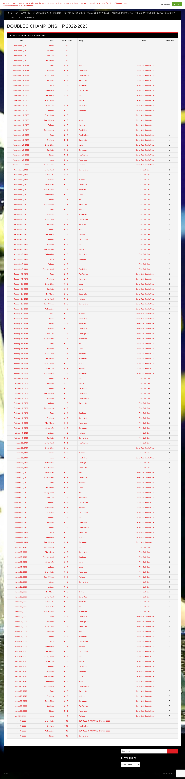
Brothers (50, 51)
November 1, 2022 (20, 46)
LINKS (20, 18)
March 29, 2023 (21, 617)
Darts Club (49, 75)
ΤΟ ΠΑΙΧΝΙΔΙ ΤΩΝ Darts (74, 13)
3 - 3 (66, 100)
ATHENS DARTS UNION (145, 13)
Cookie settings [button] (164, 4)
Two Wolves (83, 90)
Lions (51, 46)
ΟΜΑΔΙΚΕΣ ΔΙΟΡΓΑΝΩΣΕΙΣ (98, 13)
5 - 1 (66, 71)
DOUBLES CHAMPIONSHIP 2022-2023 (94, 721)
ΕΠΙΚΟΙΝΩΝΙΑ (31, 18)
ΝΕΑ (16, 13)
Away (81, 41)
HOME (9, 13)
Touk (52, 65)
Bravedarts (83, 85)
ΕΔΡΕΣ (160, 13)
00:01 (66, 46)
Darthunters (49, 130)
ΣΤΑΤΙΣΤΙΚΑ (170, 13)
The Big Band (84, 75)
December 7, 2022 (20, 170)
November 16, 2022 (21, 65)
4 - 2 (66, 65)
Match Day (169, 41)
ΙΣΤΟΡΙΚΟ (11, 18)
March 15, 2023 (21, 547)
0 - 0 (66, 557)
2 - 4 (66, 95)
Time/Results (66, 41)
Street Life (49, 56)
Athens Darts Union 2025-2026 (47, 13)
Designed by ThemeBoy (172, 773)
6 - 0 (66, 110)
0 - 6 (66, 80)
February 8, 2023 (21, 378)
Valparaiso (49, 90)
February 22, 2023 (20, 443)
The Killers (49, 61)
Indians (81, 65)
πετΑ (52, 85)
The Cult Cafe (144, 170)
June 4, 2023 (21, 721)
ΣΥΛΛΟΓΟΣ (25, 13)
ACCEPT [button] (177, 4)
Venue (144, 41)
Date (21, 41)
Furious (51, 125)
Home (51, 41)
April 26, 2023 (20, 716)
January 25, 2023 (21, 274)
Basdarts (50, 80)
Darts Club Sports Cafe (145, 65)
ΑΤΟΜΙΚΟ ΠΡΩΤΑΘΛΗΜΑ (122, 13)
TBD (66, 721)
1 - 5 (66, 75)
